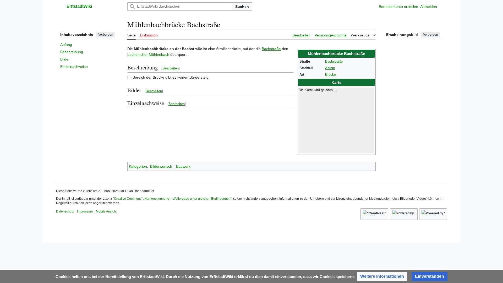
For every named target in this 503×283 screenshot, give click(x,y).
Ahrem (330, 68)
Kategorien (138, 166)
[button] (58, 6)
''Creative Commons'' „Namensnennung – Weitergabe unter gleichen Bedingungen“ (172, 198)
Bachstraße (334, 61)
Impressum (85, 211)
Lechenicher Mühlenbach (148, 54)
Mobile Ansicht (106, 211)
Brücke (330, 75)
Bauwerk (183, 166)
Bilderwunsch (161, 166)
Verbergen (105, 34)
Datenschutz (65, 211)
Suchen (242, 6)
